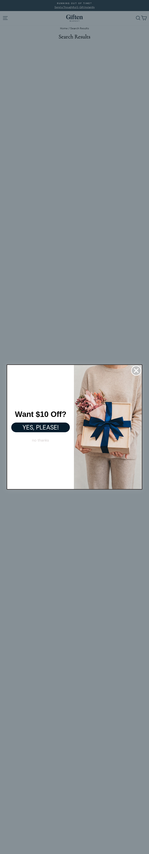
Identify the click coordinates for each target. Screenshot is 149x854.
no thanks (40, 440)
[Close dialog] (136, 370)
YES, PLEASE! (41, 427)
